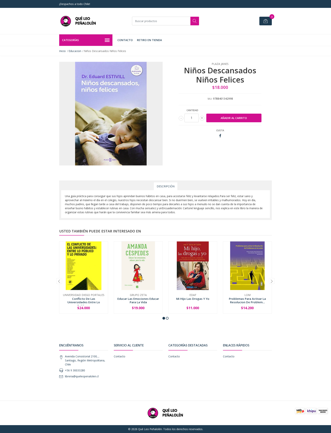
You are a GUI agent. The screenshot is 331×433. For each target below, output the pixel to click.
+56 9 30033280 (75, 370)
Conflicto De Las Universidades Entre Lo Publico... (83, 302)
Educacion (75, 51)
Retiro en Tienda (149, 40)
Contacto (125, 40)
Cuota (220, 130)
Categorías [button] (70, 40)
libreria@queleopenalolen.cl (82, 376)
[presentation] (59, 281)
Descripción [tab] (166, 186)
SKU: (209, 98)
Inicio (62, 51)
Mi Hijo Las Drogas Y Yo (192, 299)
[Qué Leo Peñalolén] (78, 21)
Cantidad (192, 110)
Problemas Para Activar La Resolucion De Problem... (247, 300)
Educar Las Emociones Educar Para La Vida (138, 300)
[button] (164, 318)
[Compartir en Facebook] (220, 136)
